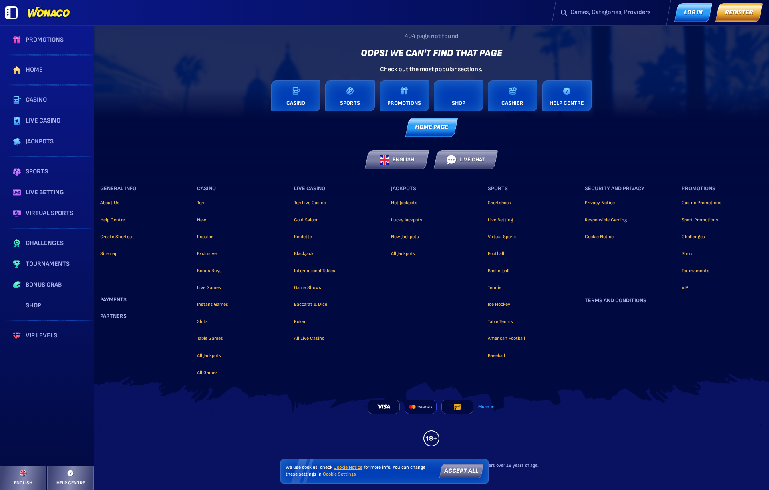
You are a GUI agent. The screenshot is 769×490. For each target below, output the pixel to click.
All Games (207, 373)
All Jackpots (209, 356)
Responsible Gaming (606, 220)
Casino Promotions (701, 203)
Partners (113, 316)
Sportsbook (499, 203)
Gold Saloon (306, 220)
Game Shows (307, 288)
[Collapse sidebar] (11, 12)
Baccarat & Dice (310, 304)
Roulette (303, 237)
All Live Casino (309, 338)
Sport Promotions (700, 220)
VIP (685, 288)
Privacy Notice (600, 203)
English (403, 159)
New (201, 220)
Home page (431, 127)
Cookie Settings (339, 474)
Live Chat (472, 159)
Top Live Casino (310, 203)
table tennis (500, 322)
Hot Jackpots (404, 203)
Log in (693, 12)
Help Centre (112, 220)
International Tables (314, 271)
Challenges (693, 237)
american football (506, 338)
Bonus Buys (209, 271)
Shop (687, 254)
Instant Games (212, 304)
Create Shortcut (117, 237)
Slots (202, 322)
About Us (109, 203)
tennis (494, 288)
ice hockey (499, 304)
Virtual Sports (502, 237)
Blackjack (304, 254)
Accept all (461, 471)
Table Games (210, 338)
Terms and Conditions (615, 300)
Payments (113, 300)
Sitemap (108, 254)
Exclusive (207, 254)
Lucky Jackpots (406, 220)
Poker (300, 322)
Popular (205, 237)
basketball (498, 271)
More (483, 407)
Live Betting (500, 220)
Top (200, 203)
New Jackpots (405, 237)
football (496, 254)
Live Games (209, 288)
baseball (496, 356)
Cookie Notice (599, 237)
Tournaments (695, 271)
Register (739, 12)
